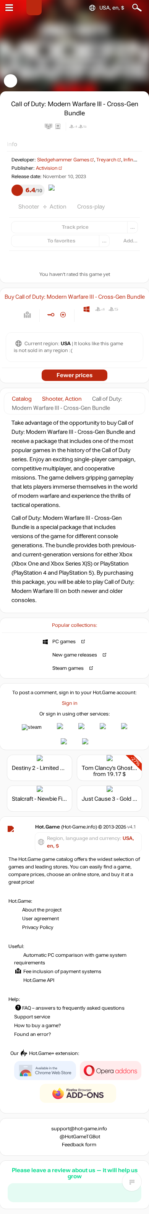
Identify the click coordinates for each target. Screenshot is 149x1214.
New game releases (74, 655)
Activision (47, 168)
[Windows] (86, 309)
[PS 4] (100, 309)
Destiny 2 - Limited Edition (45, 768)
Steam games (68, 668)
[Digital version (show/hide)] (50, 315)
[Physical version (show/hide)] (63, 315)
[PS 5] (113, 309)
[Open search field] (137, 7)
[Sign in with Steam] (32, 727)
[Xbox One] (126, 309)
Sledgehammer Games (63, 160)
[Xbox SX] (86, 320)
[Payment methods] (27, 315)
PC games (64, 641)
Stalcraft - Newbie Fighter (44, 799)
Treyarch (106, 160)
